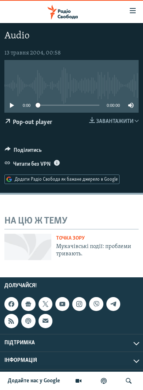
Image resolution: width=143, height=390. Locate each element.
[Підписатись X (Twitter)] (45, 304)
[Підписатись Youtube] (62, 304)
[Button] (23, 152)
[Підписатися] (45, 321)
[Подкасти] (104, 381)
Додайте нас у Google (34, 381)
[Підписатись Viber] (96, 304)
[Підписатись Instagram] (79, 304)
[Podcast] (28, 321)
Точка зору (70, 238)
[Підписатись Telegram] (113, 304)
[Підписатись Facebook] (11, 304)
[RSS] (11, 321)
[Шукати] (129, 381)
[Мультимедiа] (78, 381)
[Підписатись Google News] (28, 304)
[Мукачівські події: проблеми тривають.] (27, 247)
